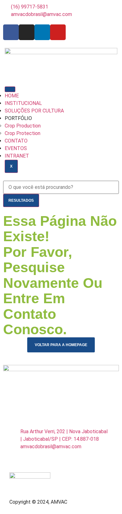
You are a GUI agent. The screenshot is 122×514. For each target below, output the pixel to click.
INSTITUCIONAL (23, 103)
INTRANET (17, 156)
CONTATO (16, 141)
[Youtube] (58, 32)
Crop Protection (22, 133)
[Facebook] (11, 32)
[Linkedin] (42, 32)
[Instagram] (26, 32)
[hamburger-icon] (10, 89)
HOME (12, 96)
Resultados (21, 200)
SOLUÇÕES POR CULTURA (34, 111)
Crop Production (23, 126)
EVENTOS (16, 148)
